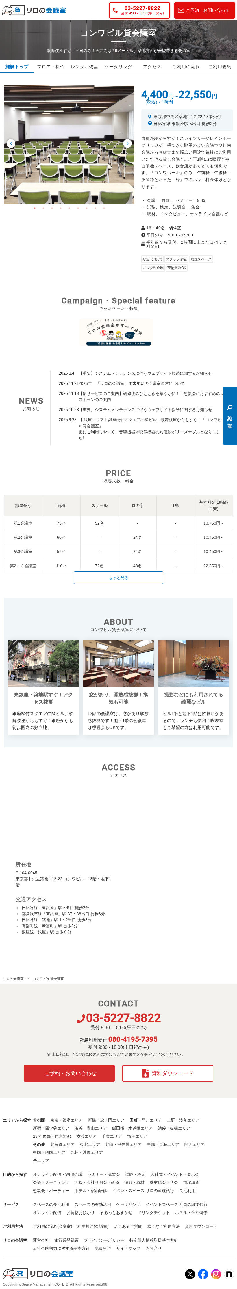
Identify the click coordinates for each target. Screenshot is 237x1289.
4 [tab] (61, 208)
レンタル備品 (85, 66)
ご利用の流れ (186, 66)
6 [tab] (78, 208)
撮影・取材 (134, 1182)
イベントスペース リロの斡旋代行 (143, 1190)
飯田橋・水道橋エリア (132, 1128)
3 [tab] (52, 208)
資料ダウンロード (172, 1073)
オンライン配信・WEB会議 (57, 1174)
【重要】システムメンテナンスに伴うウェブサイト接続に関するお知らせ (145, 373)
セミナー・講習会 (104, 1174)
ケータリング (118, 66)
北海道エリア (62, 1144)
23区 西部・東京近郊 (52, 1136)
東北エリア (90, 1144)
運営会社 (41, 1240)
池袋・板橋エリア (174, 1128)
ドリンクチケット (154, 1212)
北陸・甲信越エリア (123, 1144)
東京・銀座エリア (66, 1120)
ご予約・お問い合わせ (207, 10)
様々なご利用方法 (163, 1226)
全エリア (41, 1160)
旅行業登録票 (66, 1240)
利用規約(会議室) (93, 1226)
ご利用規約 (220, 66)
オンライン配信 (47, 1212)
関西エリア (194, 1144)
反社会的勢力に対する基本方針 (61, 1248)
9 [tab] (104, 208)
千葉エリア (112, 1136)
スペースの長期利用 (51, 1204)
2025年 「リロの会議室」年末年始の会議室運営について (132, 383)
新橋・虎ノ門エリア (106, 1120)
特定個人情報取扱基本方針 (153, 1240)
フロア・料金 (51, 66)
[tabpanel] (69, 144)
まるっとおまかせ (116, 1212)
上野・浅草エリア (183, 1120)
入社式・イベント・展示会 (175, 1174)
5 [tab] (69, 208)
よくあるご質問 (128, 1226)
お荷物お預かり (80, 1212)
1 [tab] (35, 208)
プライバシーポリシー (104, 1240)
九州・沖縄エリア (87, 1152)
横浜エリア (86, 1136)
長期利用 (187, 1190)
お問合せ (154, 1248)
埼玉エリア (137, 1136)
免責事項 (103, 1248)
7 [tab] (87, 208)
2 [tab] (43, 208)
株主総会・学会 (164, 1182)
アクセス (152, 66)
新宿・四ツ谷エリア (51, 1128)
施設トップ (17, 66)
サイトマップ (128, 1248)
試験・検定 (135, 1174)
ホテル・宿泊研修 (91, 1190)
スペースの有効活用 (93, 1204)
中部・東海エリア (163, 1144)
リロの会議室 (13, 979)
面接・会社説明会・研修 (97, 1182)
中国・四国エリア (49, 1152)
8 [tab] (95, 208)
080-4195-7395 (133, 1039)
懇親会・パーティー (51, 1190)
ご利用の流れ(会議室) (52, 1226)
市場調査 (191, 1182)
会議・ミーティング (51, 1182)
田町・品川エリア (145, 1120)
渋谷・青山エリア (91, 1128)
